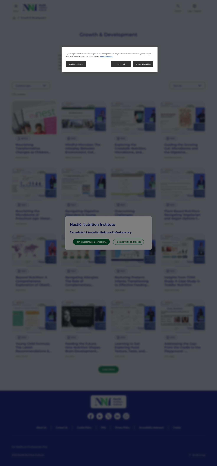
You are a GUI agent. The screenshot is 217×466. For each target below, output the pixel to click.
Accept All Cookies (143, 64)
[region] (110, 59)
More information (106, 56)
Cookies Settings (76, 64)
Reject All (121, 64)
